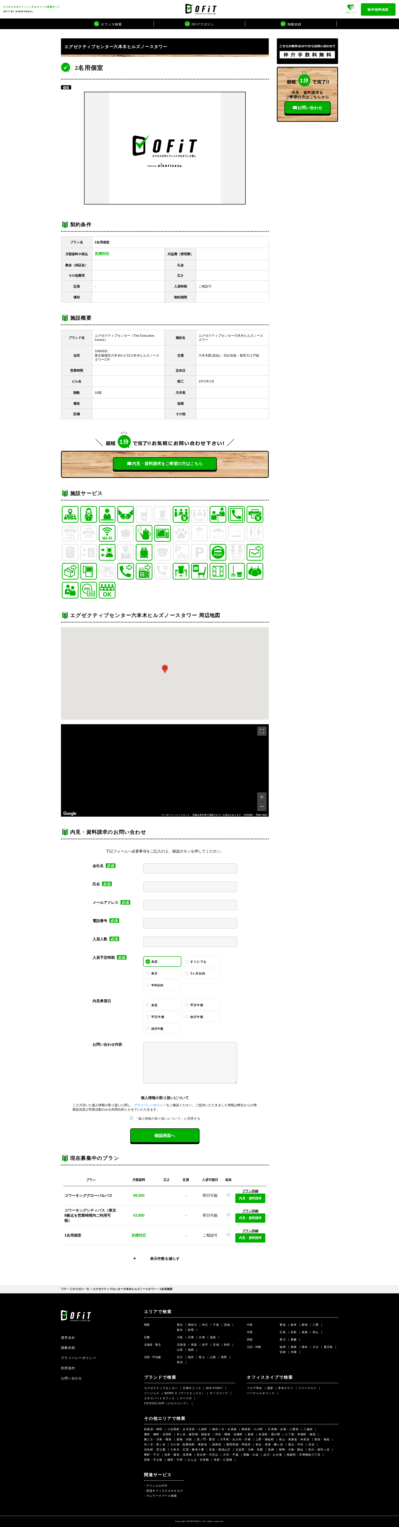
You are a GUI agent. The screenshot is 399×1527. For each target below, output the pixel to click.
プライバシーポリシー (150, 1105)
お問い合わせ (309, 107)
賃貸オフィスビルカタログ (164, 1490)
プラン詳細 (250, 1191)
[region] (165, 770)
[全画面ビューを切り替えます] (261, 731)
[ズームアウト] (261, 806)
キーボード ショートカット (176, 815)
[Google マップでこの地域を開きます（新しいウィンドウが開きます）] (69, 814)
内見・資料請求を (167, 463)
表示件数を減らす (165, 1259)
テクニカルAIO (156, 1485)
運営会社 (68, 1337)
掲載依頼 (68, 1348)
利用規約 (248, 815)
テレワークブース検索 (161, 1495)
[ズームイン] (261, 797)
